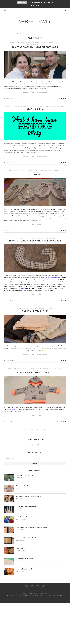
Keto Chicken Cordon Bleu (24, 569)
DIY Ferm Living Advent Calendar (43, 2)
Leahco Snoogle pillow (51, 277)
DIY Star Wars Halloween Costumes (35, 47)
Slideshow (57, 368)
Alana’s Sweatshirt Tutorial (35, 373)
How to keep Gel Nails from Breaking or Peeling (32, 527)
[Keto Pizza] (9, 550)
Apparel (11, 43)
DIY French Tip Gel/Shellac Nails (26, 506)
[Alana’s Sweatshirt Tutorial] (9, 488)
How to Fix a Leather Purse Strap (27, 475)
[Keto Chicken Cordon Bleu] (9, 571)
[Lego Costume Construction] (9, 519)
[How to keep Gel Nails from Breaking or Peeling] (9, 530)
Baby (17, 170)
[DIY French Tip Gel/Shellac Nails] (9, 509)
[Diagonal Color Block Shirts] (9, 561)
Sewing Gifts (35, 109)
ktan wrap (57, 216)
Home (5, 33)
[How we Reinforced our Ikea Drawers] (9, 540)
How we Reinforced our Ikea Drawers (28, 538)
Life (57, 43)
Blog (28, 43)
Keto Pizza (19, 548)
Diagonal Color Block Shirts (25, 558)
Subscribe (35, 463)
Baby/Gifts (20, 43)
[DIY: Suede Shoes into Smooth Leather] (9, 498)
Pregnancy (44, 170)
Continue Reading (35, 92)
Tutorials (42, 44)
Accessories (9, 106)
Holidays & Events (47, 43)
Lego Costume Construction (25, 517)
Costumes (35, 43)
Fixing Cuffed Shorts (35, 311)
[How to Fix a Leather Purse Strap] (9, 477)
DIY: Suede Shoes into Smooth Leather (29, 496)
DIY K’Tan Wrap (35, 175)
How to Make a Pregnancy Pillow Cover (35, 241)
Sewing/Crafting (30, 44)
